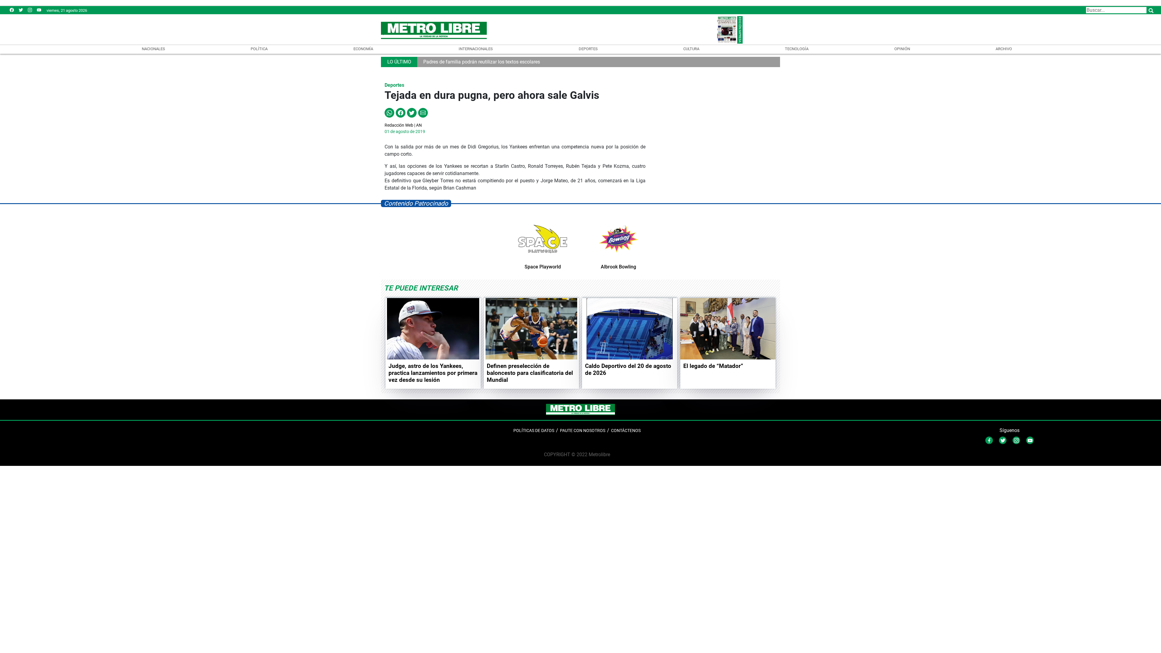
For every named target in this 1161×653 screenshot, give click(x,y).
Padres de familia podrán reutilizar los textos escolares (481, 62)
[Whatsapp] (389, 112)
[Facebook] (12, 10)
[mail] (30, 10)
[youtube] (39, 10)
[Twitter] (21, 10)
